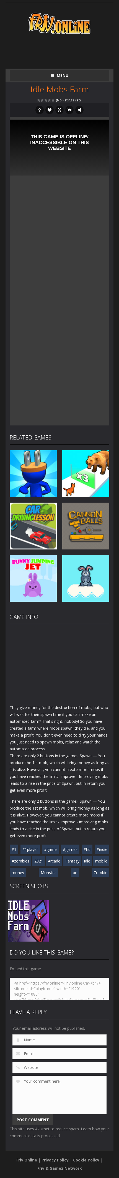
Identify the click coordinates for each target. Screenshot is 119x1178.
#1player (30, 849)
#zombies (20, 861)
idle (87, 861)
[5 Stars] (53, 100)
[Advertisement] (64, 50)
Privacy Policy (55, 1160)
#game (50, 849)
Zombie (100, 872)
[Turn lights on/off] (39, 110)
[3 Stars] (46, 100)
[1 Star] (39, 100)
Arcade (54, 861)
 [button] (69, 110)
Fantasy (72, 861)
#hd (87, 849)
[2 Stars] (42, 100)
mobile (101, 861)
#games (70, 849)
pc (75, 872)
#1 (14, 849)
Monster (48, 872)
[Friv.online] (59, 22)
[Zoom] (28, 920)
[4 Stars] (49, 100)
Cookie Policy (86, 1160)
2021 (38, 861)
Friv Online (26, 1160)
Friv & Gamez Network (59, 1168)
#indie (102, 849)
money (18, 872)
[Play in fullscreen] (59, 110)
